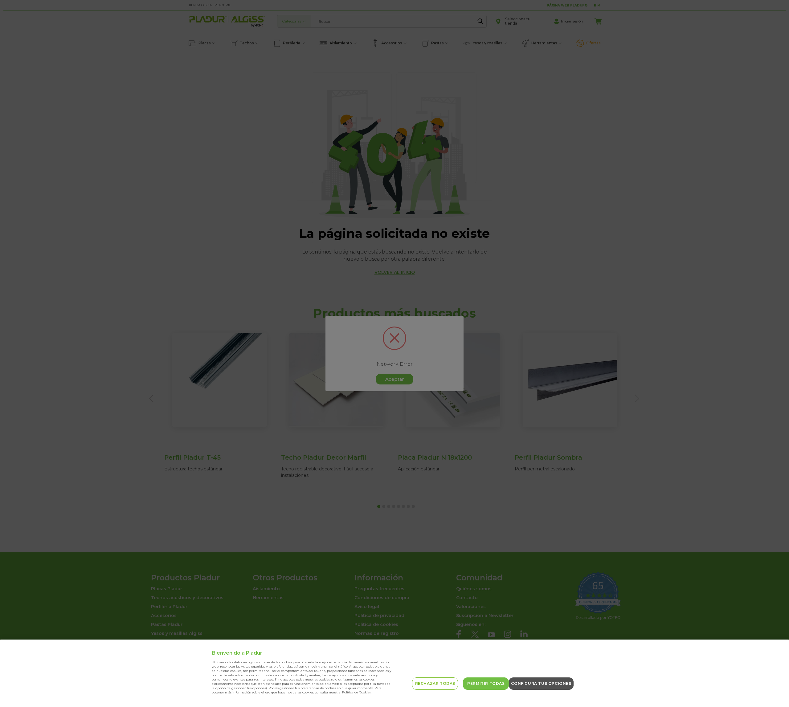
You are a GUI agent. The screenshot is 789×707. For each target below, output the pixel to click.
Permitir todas (486, 683)
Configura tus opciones (541, 683)
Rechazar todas (435, 683)
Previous (774, 687)
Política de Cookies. (356, 692)
